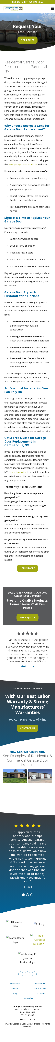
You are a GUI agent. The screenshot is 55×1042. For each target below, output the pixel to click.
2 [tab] (27, 895)
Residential (15, 983)
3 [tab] (32, 895)
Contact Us (27, 728)
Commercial (40, 983)
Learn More (27, 568)
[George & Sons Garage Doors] (13, 8)
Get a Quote (27, 617)
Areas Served (40, 988)
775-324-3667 (27, 1015)
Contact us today (17, 472)
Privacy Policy (27, 998)
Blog (15, 993)
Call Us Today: (27, 2)
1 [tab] (23, 895)
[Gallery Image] (15, 776)
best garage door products (22, 164)
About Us (15, 988)
